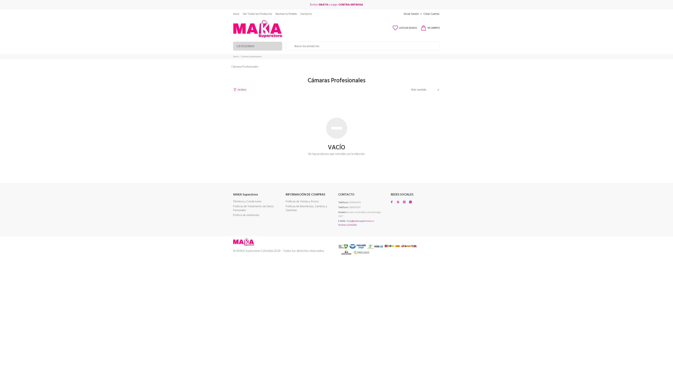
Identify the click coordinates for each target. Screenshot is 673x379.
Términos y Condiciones (247, 201)
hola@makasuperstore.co (360, 221)
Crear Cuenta (431, 14)
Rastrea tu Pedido (347, 225)
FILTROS (242, 90)
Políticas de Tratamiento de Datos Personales (253, 208)
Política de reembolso (246, 215)
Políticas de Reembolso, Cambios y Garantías (306, 208)
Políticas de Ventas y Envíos (302, 201)
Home (236, 56)
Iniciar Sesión (411, 14)
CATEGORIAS (245, 46)
